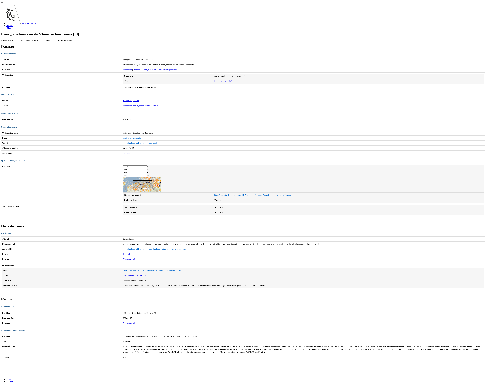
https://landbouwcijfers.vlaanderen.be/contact (141, 143)
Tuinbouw (137, 70)
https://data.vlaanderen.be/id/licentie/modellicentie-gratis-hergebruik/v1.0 (152, 270)
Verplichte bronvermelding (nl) (136, 275)
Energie (146, 70)
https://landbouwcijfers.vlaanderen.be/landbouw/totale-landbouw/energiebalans (154, 249)
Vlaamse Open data (131, 101)
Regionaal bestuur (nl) (223, 81)
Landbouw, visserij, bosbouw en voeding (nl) (141, 106)
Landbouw (127, 70)
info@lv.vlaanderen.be (132, 138)
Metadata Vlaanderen (29, 23)
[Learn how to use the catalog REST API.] (6, 384)
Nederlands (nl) (129, 259)
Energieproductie (170, 70)
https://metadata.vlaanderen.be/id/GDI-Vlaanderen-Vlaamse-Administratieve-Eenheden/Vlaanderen (254, 195)
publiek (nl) (127, 153)
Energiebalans (156, 70)
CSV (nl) (126, 254)
